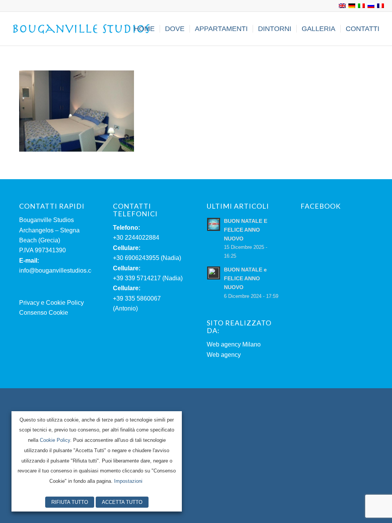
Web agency (224, 354)
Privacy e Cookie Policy (51, 302)
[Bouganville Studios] (81, 29)
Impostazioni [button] (128, 481)
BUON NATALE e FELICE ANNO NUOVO (245, 278)
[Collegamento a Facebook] (10, 5)
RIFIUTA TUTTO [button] (69, 502)
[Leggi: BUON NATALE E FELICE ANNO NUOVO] (213, 224)
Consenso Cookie (43, 312)
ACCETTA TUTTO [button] (122, 502)
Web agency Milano (234, 344)
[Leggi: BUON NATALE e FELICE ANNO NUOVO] (213, 273)
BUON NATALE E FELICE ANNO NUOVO (245, 230)
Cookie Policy (55, 440)
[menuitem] (144, 29)
